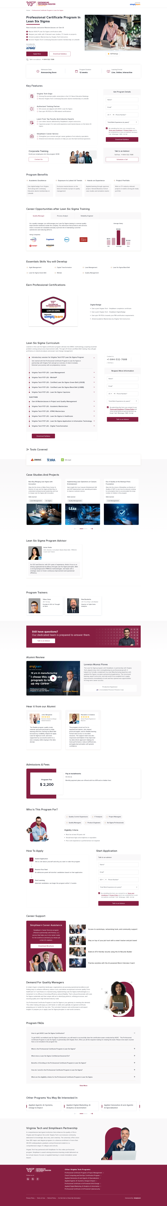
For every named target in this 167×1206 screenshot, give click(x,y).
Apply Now (37, 54)
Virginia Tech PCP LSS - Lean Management (48, 372)
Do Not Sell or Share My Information (69, 1198)
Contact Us (39, 159)
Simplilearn (52, 1150)
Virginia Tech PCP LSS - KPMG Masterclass (48, 411)
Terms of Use (41, 1198)
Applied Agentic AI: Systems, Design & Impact (80, 1181)
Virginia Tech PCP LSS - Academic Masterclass (50, 406)
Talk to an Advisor (122, 419)
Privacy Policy (128, 130)
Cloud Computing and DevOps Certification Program (82, 1175)
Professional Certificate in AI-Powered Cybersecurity (82, 1189)
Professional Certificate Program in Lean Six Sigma (47, 10)
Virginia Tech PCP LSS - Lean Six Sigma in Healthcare (52, 416)
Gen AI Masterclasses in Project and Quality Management (54, 401)
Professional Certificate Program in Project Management (83, 1173)
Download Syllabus (60, 54)
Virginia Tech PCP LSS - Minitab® (44, 377)
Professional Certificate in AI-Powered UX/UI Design (82, 1184)
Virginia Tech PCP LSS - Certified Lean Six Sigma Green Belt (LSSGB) (58, 382)
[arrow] (83, 1034)
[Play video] (113, 33)
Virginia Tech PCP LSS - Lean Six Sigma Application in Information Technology (62, 421)
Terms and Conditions (115, 130)
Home (28, 10)
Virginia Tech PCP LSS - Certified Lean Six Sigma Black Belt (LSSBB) (58, 387)
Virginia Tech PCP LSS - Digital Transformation (50, 426)
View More (83, 1085)
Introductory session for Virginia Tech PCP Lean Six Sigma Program (58, 357)
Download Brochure (46, 946)
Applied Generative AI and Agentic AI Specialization (82, 1178)
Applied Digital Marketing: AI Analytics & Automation (82, 1186)
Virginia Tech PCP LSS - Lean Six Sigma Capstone (51, 392)
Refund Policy (51, 1198)
